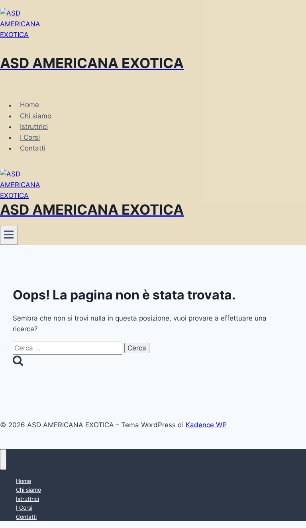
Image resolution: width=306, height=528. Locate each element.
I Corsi (30, 137)
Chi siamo (35, 116)
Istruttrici (34, 127)
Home (29, 105)
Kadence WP (206, 425)
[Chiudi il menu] (3, 459)
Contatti (32, 148)
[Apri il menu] (9, 235)
